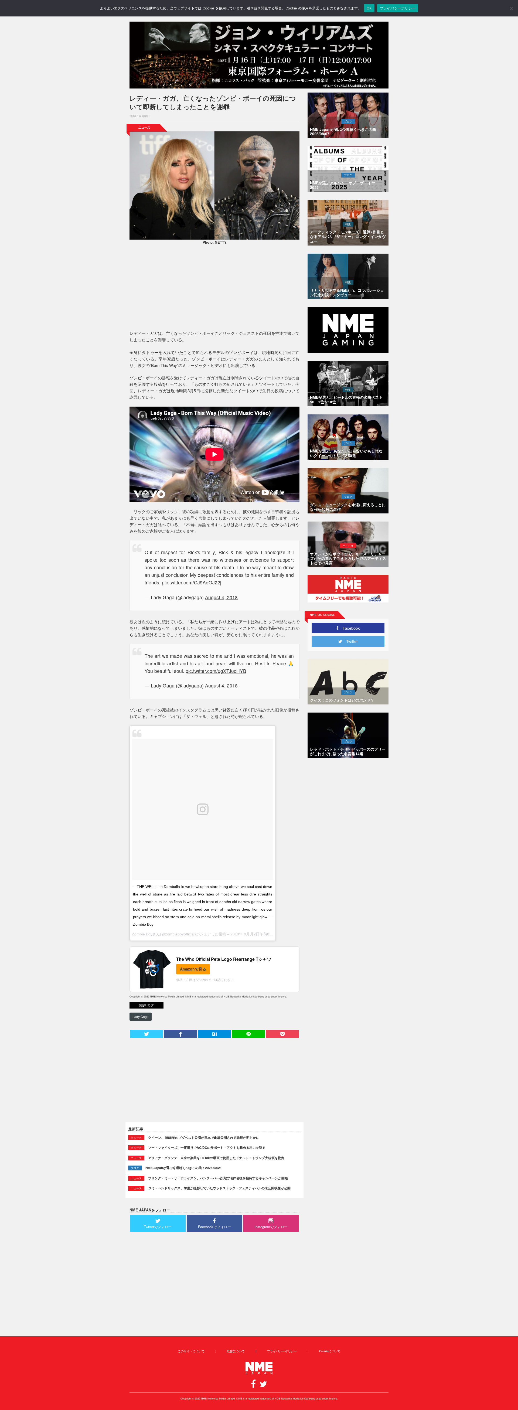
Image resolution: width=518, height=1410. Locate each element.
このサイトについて (191, 1351)
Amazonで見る (193, 969)
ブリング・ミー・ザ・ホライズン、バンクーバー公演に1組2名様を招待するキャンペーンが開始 (218, 1178)
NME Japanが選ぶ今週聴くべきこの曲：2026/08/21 (183, 1167)
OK (369, 8)
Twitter (350, 641)
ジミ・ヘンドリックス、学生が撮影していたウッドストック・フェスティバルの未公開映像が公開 (219, 1188)
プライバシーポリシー (282, 1351)
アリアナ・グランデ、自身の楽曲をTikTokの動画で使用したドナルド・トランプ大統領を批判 (216, 1157)
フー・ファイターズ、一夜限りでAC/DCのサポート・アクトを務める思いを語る (206, 1147)
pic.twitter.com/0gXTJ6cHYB (216, 670)
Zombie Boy (142, 934)
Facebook (349, 628)
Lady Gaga (140, 1016)
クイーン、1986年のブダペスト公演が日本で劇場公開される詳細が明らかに (203, 1137)
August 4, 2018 (221, 597)
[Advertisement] (214, 288)
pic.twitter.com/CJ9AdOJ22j (191, 582)
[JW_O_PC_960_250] (259, 55)
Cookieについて (329, 1351)
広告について (236, 1351)
